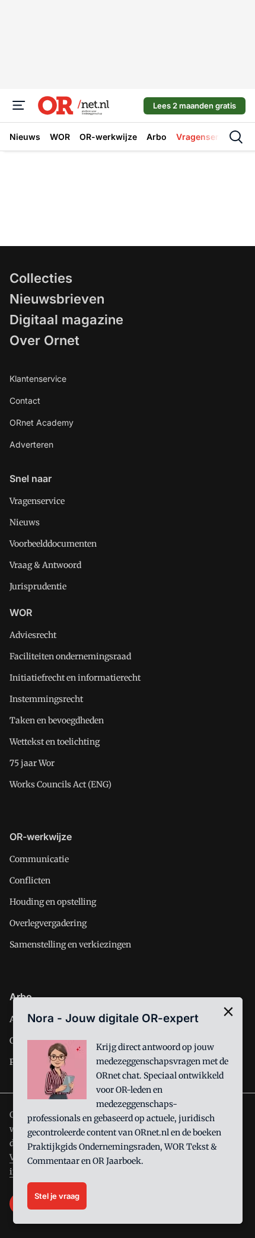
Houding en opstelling (52, 901)
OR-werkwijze (40, 837)
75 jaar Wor (32, 763)
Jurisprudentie (37, 586)
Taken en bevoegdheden (56, 720)
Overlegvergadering (48, 923)
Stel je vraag (56, 1196)
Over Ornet (44, 340)
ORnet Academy (41, 422)
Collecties (40, 278)
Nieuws (24, 522)
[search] (236, 137)
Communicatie (39, 859)
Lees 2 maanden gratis (194, 105)
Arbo (20, 997)
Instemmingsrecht (46, 699)
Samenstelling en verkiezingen (70, 944)
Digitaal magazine (66, 319)
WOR (20, 612)
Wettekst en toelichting (54, 741)
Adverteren (31, 444)
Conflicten (29, 880)
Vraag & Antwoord (45, 565)
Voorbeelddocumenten (53, 543)
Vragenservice (37, 501)
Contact (24, 400)
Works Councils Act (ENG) (60, 784)
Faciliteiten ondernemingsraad (70, 656)
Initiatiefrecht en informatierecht (75, 677)
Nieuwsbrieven (56, 299)
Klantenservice (37, 379)
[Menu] (18, 105)
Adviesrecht (32, 635)
